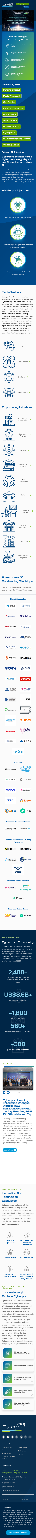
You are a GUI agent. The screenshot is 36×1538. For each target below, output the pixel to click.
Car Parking (9, 102)
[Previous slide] (4, 1092)
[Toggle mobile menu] (32, 4)
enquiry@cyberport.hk (11, 1490)
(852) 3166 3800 (9, 1483)
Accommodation (11, 126)
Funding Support (11, 90)
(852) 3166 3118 (9, 1486)
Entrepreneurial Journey (7, 1449)
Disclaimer (5, 1499)
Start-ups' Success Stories (8, 1457)
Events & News (7, 1453)
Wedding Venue (11, 145)
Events (26, 7)
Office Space (9, 114)
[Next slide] (8, 1092)
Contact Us (21, 1454)
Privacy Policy (23, 1499)
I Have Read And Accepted (18, 1532)
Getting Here (22, 1451)
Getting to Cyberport (22, 4)
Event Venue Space (13, 108)
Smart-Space (10, 120)
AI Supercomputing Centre (16, 139)
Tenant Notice (22, 1448)
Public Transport (11, 96)
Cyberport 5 (9, 132)
